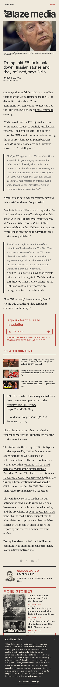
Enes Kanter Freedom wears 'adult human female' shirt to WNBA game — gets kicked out (38, 384)
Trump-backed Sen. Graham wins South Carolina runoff (38, 599)
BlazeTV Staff (34, 630)
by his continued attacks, (38, 507)
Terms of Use (45, 337)
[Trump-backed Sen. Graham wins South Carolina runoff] (14, 600)
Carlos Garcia (12, 78)
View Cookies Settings (29, 682)
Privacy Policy (33, 337)
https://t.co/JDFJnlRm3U (21, 409)
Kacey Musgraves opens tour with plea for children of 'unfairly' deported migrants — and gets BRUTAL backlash (38, 362)
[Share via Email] (32, 561)
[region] (29, 661)
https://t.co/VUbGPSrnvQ (21, 404)
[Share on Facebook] (21, 561)
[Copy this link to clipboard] (37, 561)
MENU (53, 5)
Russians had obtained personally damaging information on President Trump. (26, 469)
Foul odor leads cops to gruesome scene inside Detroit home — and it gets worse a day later (42, 611)
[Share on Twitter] (26, 561)
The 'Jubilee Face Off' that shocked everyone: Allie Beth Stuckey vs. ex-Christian (41, 625)
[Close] (55, 640)
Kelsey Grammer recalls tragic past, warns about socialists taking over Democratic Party (38, 373)
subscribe (8, 5)
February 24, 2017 (17, 421)
